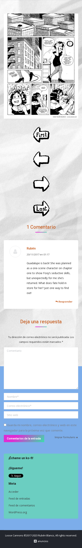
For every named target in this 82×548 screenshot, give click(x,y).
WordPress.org (18, 512)
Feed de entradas (19, 498)
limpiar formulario (65, 437)
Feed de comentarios (22, 505)
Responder (65, 301)
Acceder (13, 491)
